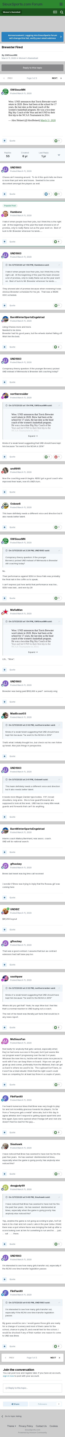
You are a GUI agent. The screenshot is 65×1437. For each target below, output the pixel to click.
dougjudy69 (17, 1185)
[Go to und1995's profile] (5, 470)
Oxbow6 (15, 503)
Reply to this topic (32, 67)
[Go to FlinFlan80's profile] (5, 1098)
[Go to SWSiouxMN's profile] (5, 92)
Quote (12, 140)
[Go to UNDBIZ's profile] (5, 911)
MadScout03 (18, 713)
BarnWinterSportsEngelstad (27, 317)
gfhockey (16, 863)
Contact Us (41, 1426)
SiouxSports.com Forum (22, 4)
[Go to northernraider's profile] (5, 396)
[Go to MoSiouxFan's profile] (5, 1041)
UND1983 (15, 167)
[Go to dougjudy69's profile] (5, 1188)
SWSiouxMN (11, 55)
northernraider (19, 393)
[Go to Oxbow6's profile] (5, 506)
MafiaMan (16, 609)
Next (54, 78)
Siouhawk (16, 1144)
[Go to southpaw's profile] (5, 978)
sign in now (8, 1376)
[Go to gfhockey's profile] (5, 866)
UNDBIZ (15, 909)
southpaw (16, 976)
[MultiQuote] (4, 141)
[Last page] (61, 78)
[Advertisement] (32, 24)
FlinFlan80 (16, 1096)
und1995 (15, 468)
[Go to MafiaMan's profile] (5, 612)
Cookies (54, 1426)
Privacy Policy (26, 1426)
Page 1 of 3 (32, 78)
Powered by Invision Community (32, 1432)
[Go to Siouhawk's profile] (5, 1146)
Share (16, 1404)
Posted (21, 93)
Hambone (16, 211)
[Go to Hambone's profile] (5, 214)
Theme (11, 1426)
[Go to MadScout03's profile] (5, 715)
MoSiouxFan (17, 1039)
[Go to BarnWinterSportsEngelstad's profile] (5, 319)
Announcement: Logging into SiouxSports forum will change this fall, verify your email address (32, 36)
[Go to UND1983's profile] (5, 169)
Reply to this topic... (18, 1388)
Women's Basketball (28, 58)
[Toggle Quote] (6, 265)
